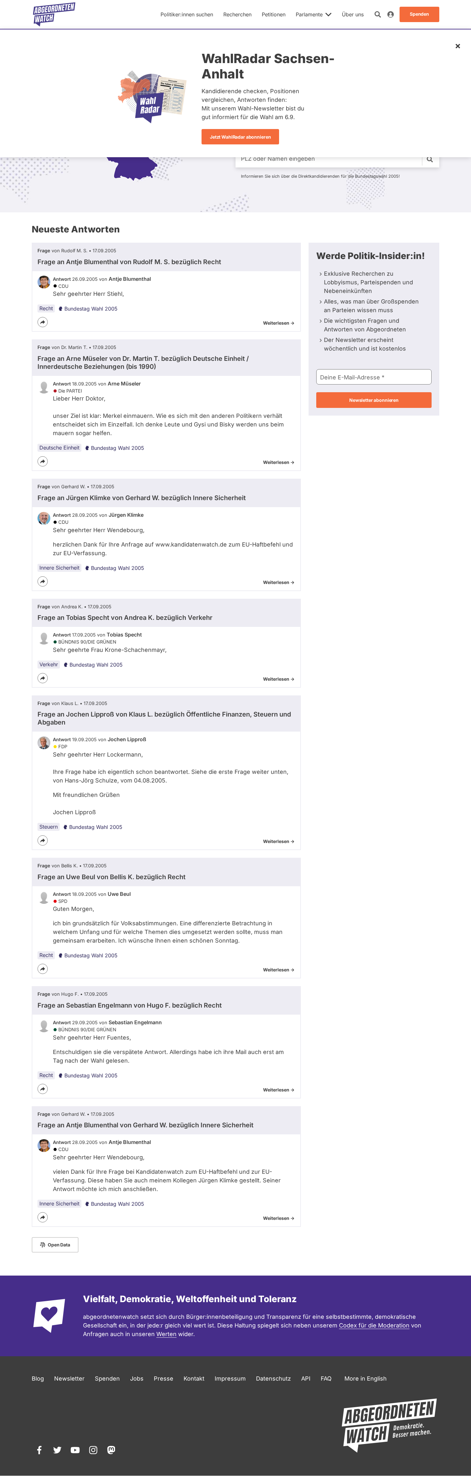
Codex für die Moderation (374, 1325)
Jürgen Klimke (126, 515)
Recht (46, 308)
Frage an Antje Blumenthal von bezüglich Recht (129, 262)
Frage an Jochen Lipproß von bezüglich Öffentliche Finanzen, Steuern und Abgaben (164, 718)
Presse (163, 1378)
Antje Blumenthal (130, 279)
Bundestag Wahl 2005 (91, 308)
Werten (166, 1334)
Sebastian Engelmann (135, 1022)
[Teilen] (42, 322)
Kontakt (194, 1378)
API (305, 1378)
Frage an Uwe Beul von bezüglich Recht (111, 877)
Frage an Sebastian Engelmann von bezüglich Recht (129, 1005)
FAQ (326, 1378)
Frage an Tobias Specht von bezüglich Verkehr (124, 617)
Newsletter (69, 1378)
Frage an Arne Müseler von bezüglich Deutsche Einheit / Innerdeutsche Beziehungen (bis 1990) (143, 362)
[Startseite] (54, 14)
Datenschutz (273, 1378)
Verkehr (48, 664)
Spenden (107, 1378)
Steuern (48, 826)
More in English (365, 1378)
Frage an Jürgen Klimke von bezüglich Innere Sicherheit (141, 498)
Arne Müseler (124, 383)
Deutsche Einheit (59, 447)
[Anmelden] (390, 14)
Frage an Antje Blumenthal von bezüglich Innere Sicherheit (145, 1125)
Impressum (230, 1378)
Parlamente (309, 14)
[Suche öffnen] (378, 14)
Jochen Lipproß (127, 739)
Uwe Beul (119, 894)
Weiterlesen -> (278, 323)
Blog (38, 1378)
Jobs (137, 1378)
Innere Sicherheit (59, 567)
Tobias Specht (124, 634)
